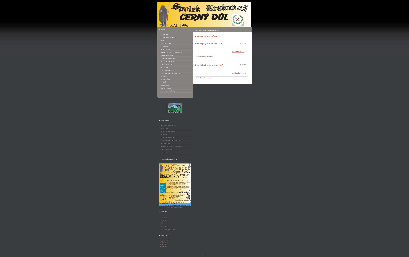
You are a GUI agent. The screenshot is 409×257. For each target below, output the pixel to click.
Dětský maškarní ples (168, 61)
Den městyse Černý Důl (168, 125)
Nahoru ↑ (224, 254)
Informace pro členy (168, 91)
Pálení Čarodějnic (167, 64)
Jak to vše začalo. (167, 43)
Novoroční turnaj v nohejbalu (171, 52)
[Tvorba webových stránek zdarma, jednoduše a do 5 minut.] (205, 254)
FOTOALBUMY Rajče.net (168, 37)
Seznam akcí (164, 46)
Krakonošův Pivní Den (168, 70)
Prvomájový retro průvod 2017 (209, 65)
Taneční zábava (165, 79)
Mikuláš (163, 82)
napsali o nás (165, 143)
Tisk (208, 254)
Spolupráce (201, 30)
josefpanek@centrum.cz (169, 229)
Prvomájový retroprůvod (206, 56)
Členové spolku (166, 88)
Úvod (195, 30)
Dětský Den (164, 67)
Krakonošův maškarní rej (169, 58)
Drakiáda (164, 76)
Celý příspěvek (238, 52)
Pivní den (164, 152)
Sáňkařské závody (167, 55)
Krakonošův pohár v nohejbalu (171, 73)
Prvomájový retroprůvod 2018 (208, 44)
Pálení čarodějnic (167, 149)
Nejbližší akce (165, 49)
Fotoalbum (164, 34)
